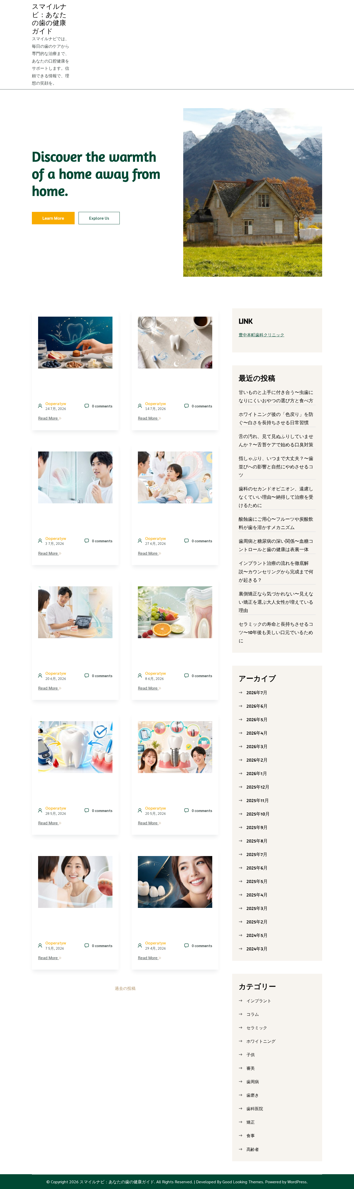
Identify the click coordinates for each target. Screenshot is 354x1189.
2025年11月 (257, 800)
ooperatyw (55, 403)
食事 (250, 1135)
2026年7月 (256, 693)
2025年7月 (256, 854)
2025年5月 (257, 881)
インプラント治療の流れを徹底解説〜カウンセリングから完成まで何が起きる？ (276, 571)
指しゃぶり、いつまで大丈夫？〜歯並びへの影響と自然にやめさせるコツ (276, 466)
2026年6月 (257, 706)
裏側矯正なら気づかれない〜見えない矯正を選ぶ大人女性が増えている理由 (276, 602)
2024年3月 (257, 949)
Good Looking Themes (242, 1181)
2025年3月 (257, 908)
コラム (252, 1014)
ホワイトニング (260, 1041)
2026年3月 (257, 746)
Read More (48, 418)
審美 (250, 1068)
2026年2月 (257, 760)
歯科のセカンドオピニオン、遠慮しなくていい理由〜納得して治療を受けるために (276, 497)
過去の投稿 (125, 988)
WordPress (297, 1181)
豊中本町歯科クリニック (261, 334)
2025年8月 (257, 841)
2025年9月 (257, 827)
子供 (250, 1054)
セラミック (256, 1027)
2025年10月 (258, 814)
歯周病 (252, 1081)
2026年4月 (257, 733)
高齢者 (252, 1149)
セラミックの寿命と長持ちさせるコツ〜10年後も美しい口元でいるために (276, 632)
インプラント (258, 1000)
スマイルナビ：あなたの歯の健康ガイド (49, 18)
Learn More (53, 218)
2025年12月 (258, 787)
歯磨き (252, 1095)
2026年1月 (256, 773)
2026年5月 (257, 719)
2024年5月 (257, 935)
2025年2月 (257, 922)
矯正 (250, 1122)
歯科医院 (254, 1108)
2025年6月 (257, 868)
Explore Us (99, 218)
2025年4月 (257, 895)
